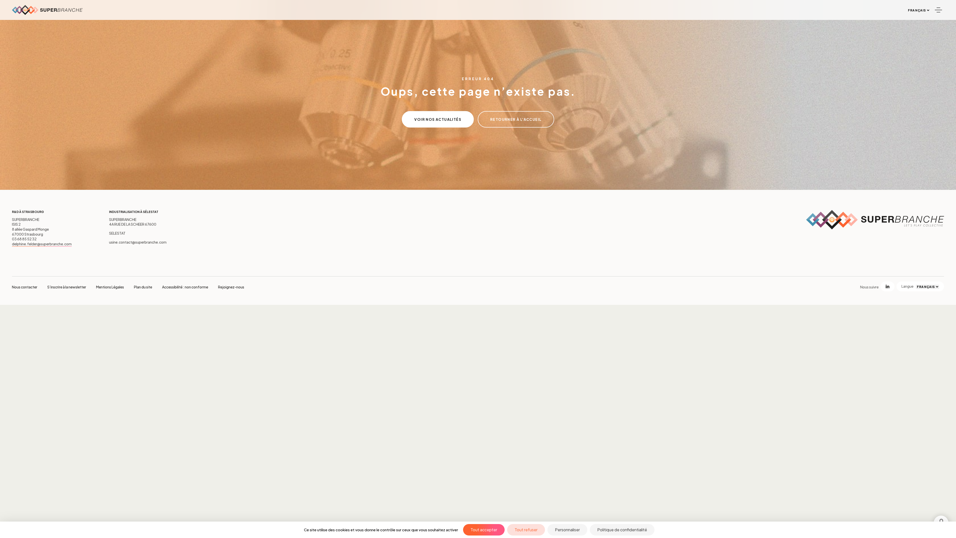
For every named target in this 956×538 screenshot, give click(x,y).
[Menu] (938, 10)
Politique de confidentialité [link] (622, 529)
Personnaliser (567, 529)
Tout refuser (526, 529)
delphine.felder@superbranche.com (42, 244)
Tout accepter (484, 529)
